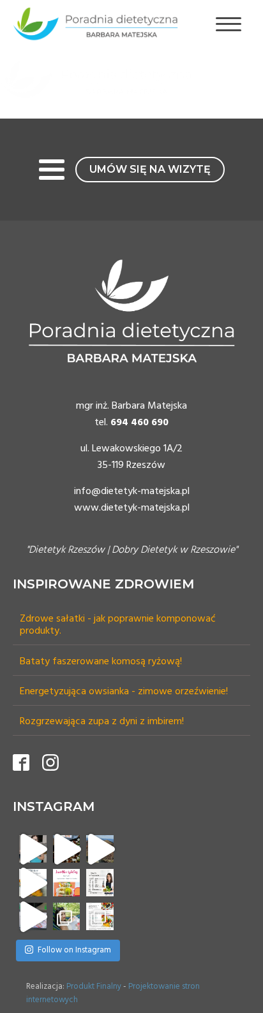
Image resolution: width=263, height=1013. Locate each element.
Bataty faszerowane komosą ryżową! (101, 662)
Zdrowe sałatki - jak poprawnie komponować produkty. (118, 625)
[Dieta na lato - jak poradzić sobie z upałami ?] (66, 916)
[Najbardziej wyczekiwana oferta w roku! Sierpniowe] (100, 882)
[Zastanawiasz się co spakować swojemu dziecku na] (66, 882)
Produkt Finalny (93, 986)
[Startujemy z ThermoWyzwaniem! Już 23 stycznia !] (33, 849)
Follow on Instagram (74, 950)
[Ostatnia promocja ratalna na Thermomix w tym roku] (66, 849)
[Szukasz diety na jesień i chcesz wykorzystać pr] (33, 882)
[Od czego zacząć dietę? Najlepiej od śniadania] (100, 916)
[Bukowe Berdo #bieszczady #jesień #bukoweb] (100, 849)
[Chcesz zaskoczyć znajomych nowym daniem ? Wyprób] (33, 916)
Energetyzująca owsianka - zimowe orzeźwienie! (124, 692)
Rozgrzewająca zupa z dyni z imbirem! (102, 722)
